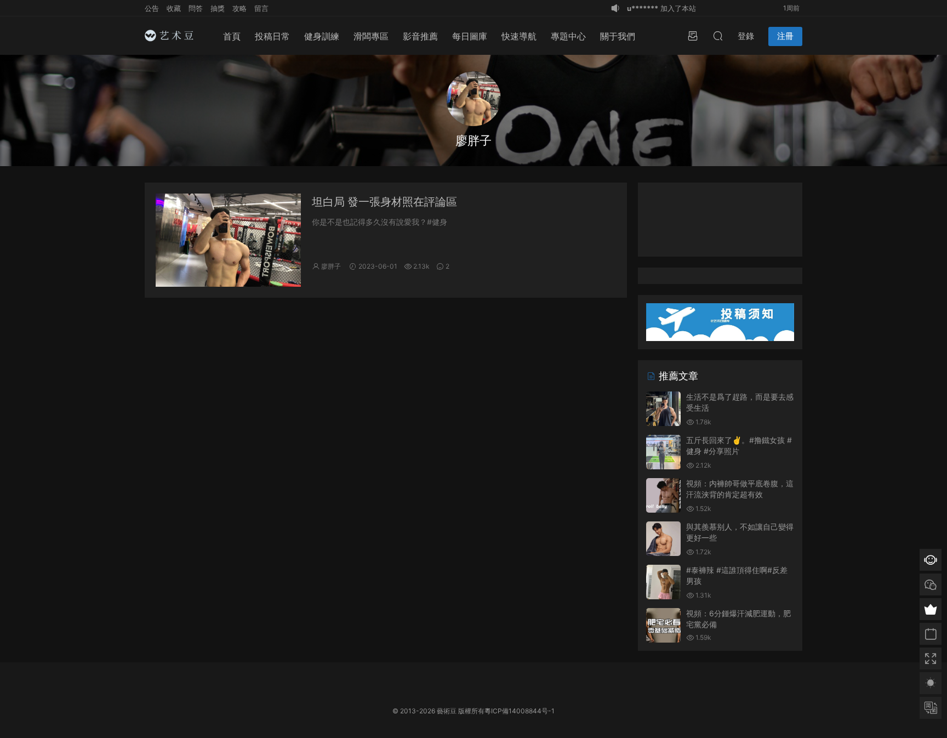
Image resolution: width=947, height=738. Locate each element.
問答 (196, 8)
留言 (261, 8)
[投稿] (692, 35)
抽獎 (217, 8)
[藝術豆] (172, 35)
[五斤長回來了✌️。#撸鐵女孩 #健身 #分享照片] (663, 452)
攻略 (239, 8)
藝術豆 (447, 711)
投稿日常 (272, 36)
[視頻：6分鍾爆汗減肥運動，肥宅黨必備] (663, 625)
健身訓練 (321, 36)
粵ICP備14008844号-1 (519, 711)
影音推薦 (420, 36)
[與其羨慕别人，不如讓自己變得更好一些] (663, 538)
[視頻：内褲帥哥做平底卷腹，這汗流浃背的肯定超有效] (663, 495)
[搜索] (717, 35)
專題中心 (568, 36)
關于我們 (617, 36)
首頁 (232, 36)
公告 (152, 8)
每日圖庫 (469, 36)
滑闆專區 (371, 36)
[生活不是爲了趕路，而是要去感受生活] (663, 408)
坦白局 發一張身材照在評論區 (384, 201)
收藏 (174, 8)
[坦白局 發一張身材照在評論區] (228, 240)
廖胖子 (331, 266)
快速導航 (519, 36)
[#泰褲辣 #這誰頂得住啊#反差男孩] (663, 582)
